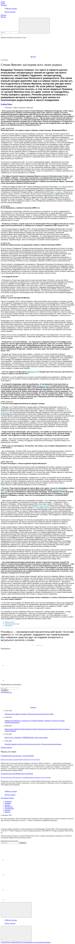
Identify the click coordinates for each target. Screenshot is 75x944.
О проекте (8, 801)
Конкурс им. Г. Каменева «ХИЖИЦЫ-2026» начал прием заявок (26, 737)
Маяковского (32, 372)
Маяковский (44, 386)
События (4, 5)
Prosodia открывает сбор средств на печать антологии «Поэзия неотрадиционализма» (33, 744)
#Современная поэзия (12, 624)
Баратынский (44, 506)
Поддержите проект (7, 798)
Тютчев (4, 492)
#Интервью (8, 625)
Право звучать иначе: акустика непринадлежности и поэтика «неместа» (20, 759)
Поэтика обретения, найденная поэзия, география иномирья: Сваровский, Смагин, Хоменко (26, 777)
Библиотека (8, 806)
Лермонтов (48, 507)
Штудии (3, 15)
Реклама (7, 810)
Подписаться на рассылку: (9, 841)
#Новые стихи (9, 622)
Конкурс (7, 812)
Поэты (3, 3)
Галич (59, 187)
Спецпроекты (9, 808)
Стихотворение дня (29, 942)
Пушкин (37, 507)
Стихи (3, 1)
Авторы (7, 805)
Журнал (3, 17)
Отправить (5, 690)
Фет (46, 537)
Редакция (8, 803)
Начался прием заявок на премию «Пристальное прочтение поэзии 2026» (29, 714)
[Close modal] (16, 910)
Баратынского (59, 490)
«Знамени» (59, 192)
